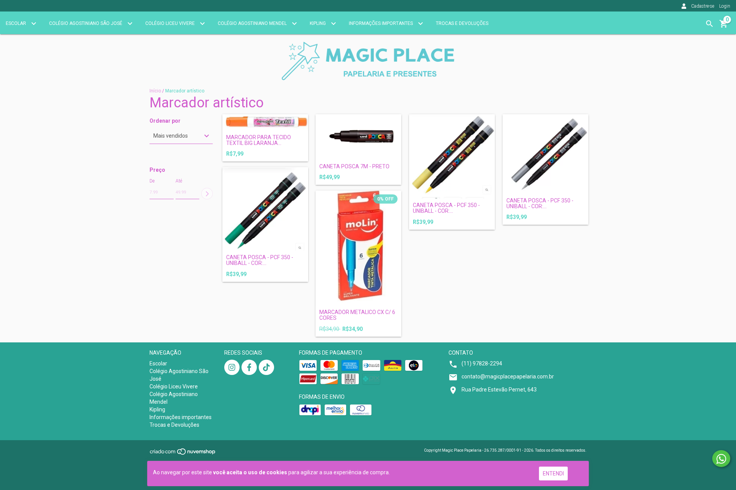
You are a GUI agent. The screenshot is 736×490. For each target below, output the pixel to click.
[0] (723, 26)
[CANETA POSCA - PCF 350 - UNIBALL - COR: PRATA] (545, 154)
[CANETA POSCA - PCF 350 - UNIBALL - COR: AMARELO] (452, 156)
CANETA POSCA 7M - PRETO (354, 166)
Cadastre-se (702, 6)
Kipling (318, 23)
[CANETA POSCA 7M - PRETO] (358, 137)
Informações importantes (381, 23)
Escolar (16, 23)
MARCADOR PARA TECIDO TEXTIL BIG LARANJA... (258, 140)
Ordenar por (165, 121)
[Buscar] (709, 23)
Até (179, 181)
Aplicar (207, 193)
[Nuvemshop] (183, 454)
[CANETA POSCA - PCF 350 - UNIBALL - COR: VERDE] (265, 209)
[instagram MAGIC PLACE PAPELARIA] (232, 367)
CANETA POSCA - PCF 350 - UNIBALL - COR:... (446, 208)
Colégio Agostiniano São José (86, 23)
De (152, 181)
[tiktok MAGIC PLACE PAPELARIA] (266, 367)
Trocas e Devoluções (462, 23)
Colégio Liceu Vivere (170, 23)
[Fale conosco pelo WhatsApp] (721, 458)
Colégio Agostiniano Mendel (253, 23)
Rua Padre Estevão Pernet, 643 (499, 389)
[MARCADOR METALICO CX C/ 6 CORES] (358, 248)
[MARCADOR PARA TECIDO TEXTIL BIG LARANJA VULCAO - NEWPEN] (265, 122)
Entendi (553, 473)
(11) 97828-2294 (482, 363)
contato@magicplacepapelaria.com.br (508, 376)
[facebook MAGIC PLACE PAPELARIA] (249, 367)
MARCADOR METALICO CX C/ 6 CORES (357, 315)
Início (155, 91)
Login (724, 6)
